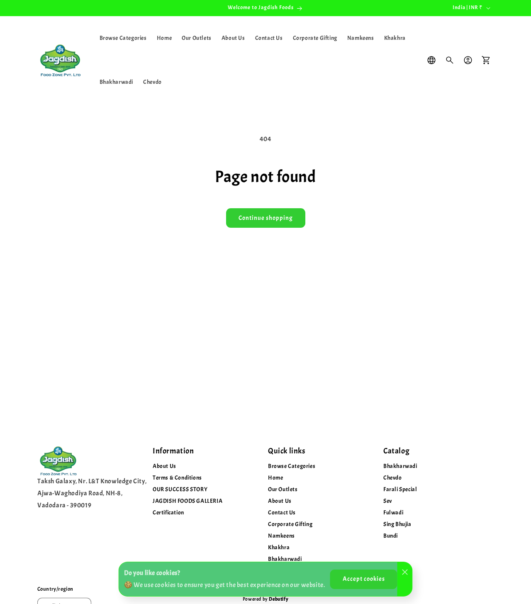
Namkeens (281, 535)
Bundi (390, 535)
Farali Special (400, 489)
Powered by (265, 599)
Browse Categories (291, 466)
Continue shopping (266, 218)
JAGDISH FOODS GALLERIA (187, 500)
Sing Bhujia (397, 524)
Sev (387, 500)
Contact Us (282, 512)
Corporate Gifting (290, 524)
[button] (450, 60)
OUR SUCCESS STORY (180, 489)
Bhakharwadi (400, 466)
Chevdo (392, 477)
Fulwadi (393, 512)
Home (275, 477)
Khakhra (279, 547)
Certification (168, 512)
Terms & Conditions (177, 477)
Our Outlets (283, 489)
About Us (164, 466)
